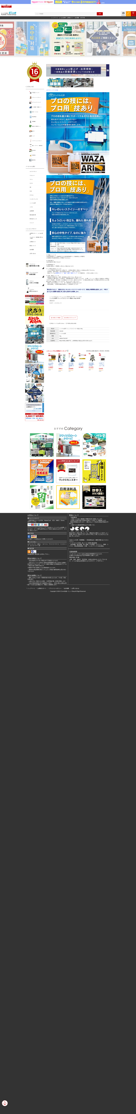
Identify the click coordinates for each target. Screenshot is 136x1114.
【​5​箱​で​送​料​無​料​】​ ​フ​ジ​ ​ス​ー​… (61, 365)
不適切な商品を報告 (71, 323)
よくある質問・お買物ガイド (66, 17)
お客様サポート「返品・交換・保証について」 (66, 273)
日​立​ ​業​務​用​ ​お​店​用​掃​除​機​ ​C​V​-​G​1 (71, 365)
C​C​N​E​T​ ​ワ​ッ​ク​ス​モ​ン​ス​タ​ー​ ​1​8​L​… (101, 365)
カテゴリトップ (50, 90)
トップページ (54, 17)
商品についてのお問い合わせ (57, 323)
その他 (56, 90)
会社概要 (77, 17)
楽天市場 (82, 17)
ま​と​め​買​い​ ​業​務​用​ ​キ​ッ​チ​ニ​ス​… (51, 364)
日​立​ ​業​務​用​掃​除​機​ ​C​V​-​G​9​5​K (91, 364)
